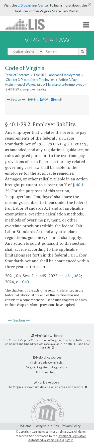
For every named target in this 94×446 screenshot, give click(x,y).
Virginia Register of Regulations (47, 367)
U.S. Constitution (47, 372)
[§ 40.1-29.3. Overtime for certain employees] (23, 99)
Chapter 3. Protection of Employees (30, 80)
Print (34, 99)
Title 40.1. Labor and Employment (56, 75)
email (58, 99)
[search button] (82, 51)
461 (68, 275)
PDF (45, 99)
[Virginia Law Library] (53, 347)
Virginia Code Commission (47, 362)
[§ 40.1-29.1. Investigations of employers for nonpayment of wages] (8, 99)
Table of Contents (17, 75)
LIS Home (25, 426)
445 (42, 275)
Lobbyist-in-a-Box (47, 426)
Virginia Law (47, 40)
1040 (24, 281)
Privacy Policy (71, 426)
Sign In (69, 439)
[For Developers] (86, 387)
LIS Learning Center (33, 5)
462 (77, 275)
